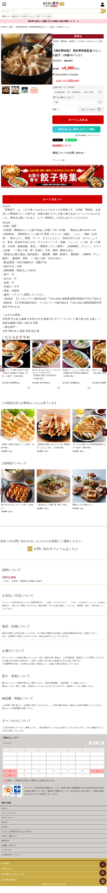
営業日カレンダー (11, 738)
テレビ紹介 (47, 16)
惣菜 (11, 27)
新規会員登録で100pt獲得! (66, 74)
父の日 (4, 827)
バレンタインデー (9, 813)
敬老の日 (15, 16)
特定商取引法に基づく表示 (13, 874)
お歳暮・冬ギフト (9, 845)
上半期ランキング (28, 16)
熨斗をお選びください (63, 97)
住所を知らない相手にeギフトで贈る (76, 129)
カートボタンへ (52, 199)
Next (105, 432)
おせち (4, 808)
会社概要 (5, 863)
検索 (103, 11)
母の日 (4, 822)
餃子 (39, 16)
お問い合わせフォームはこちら (56, 549)
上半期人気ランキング (11, 854)
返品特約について (61, 145)
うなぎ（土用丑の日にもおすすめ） (17, 831)
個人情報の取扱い (9, 880)
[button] (2, 368)
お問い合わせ (7, 869)
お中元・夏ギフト (9, 836)
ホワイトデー (7, 817)
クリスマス (6, 850)
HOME (4, 27)
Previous (2, 432)
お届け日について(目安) (64, 87)
